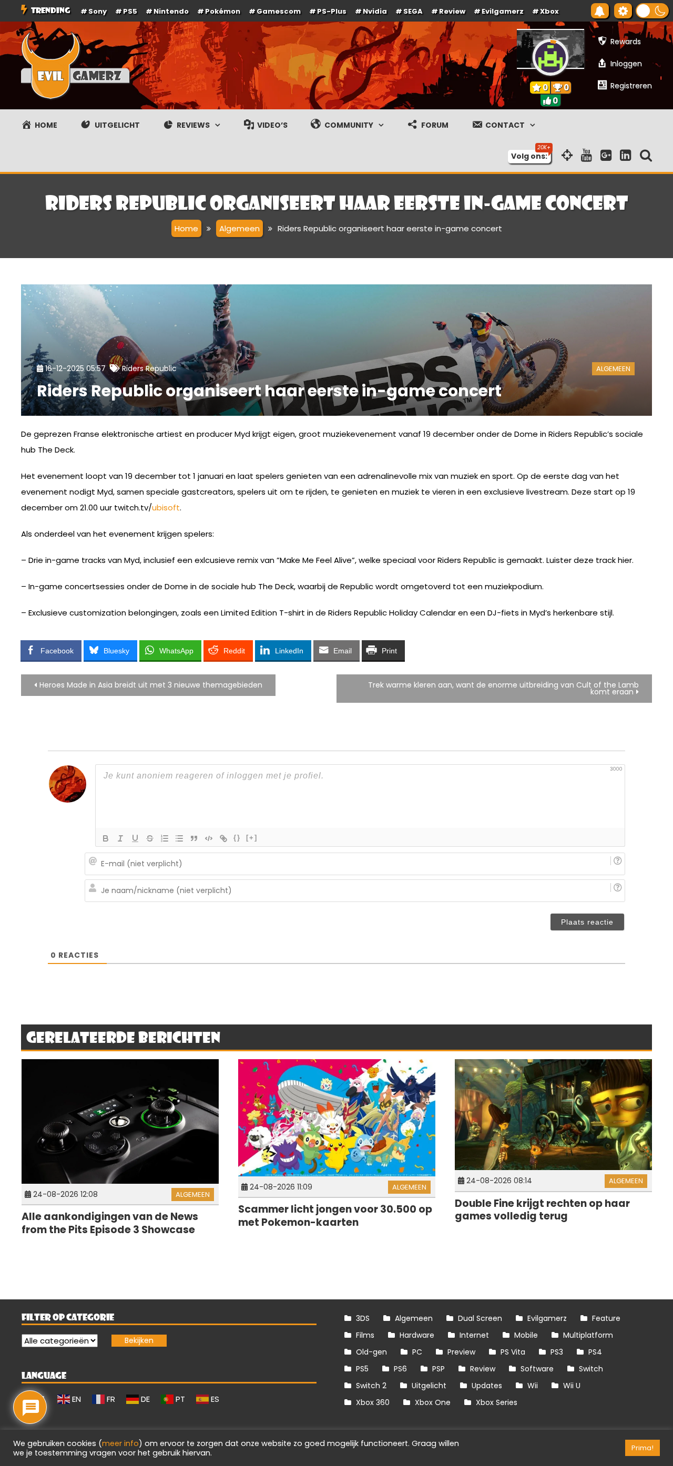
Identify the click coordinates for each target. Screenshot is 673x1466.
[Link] (223, 838)
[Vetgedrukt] (105, 838)
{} (237, 838)
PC (417, 1352)
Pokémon (222, 11)
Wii (532, 1385)
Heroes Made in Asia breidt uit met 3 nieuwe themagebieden (150, 685)
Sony (97, 11)
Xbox (549, 11)
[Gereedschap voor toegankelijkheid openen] (623, 10)
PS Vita (513, 1352)
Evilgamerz (503, 11)
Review (482, 1369)
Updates (487, 1385)
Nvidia (375, 11)
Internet (474, 1335)
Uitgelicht (429, 1385)
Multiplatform (588, 1335)
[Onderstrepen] (135, 838)
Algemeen (613, 369)
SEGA (413, 11)
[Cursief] (120, 838)
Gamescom (279, 11)
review (452, 11)
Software (537, 1369)
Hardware (417, 1335)
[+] (252, 838)
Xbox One (433, 1402)
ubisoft (166, 507)
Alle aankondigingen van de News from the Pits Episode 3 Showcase (110, 1223)
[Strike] (149, 838)
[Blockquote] (194, 838)
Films (365, 1335)
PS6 (400, 1369)
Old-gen (371, 1352)
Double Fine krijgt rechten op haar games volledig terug (542, 1210)
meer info (120, 1443)
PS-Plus (331, 11)
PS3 (556, 1352)
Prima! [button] (642, 1448)
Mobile (526, 1335)
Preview (461, 1352)
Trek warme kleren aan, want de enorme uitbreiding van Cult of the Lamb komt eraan (503, 688)
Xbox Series (496, 1402)
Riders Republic (149, 368)
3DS (363, 1318)
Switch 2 (371, 1385)
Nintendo (171, 11)
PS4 (595, 1352)
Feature (606, 1318)
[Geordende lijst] (164, 838)
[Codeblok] (208, 838)
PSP (438, 1369)
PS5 (130, 11)
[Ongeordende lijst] (179, 838)
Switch (591, 1369)
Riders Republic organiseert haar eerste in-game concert (269, 391)
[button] (652, 10)
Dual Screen (480, 1318)
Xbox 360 (373, 1402)
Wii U (571, 1385)
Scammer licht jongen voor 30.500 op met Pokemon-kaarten (335, 1215)
